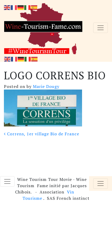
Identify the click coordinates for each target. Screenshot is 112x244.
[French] (14, 59)
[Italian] (27, 59)
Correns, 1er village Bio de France (42, 134)
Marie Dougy (45, 86)
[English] (7, 59)
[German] (21, 59)
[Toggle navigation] (100, 28)
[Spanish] (34, 59)
